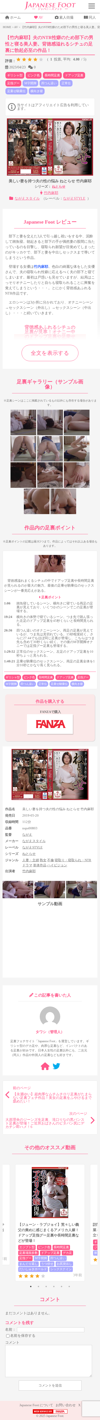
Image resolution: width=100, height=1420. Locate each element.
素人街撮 (66, 17)
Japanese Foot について (36, 1405)
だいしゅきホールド (33, 1269)
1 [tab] (30, 1286)
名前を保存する (22, 1335)
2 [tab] (38, 1286)
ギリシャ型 (15, 75)
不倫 (50, 860)
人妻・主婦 (30, 860)
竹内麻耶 (51, 193)
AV (40, 17)
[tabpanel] (50, 1222)
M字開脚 (30, 83)
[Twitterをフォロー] (56, 1066)
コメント (12, 1342)
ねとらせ (58, 186)
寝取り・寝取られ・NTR (73, 860)
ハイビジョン (57, 865)
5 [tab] (61, 1286)
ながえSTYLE (74, 198)
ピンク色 (33, 75)
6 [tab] (69, 1286)
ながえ (27, 834)
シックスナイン (61, 1269)
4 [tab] (53, 1286)
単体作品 (39, 865)
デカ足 (67, 1252)
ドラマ (27, 865)
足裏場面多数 (28, 1252)
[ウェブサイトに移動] (45, 1066)
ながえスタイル (27, 198)
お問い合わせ (66, 1405)
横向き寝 (37, 91)
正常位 (66, 83)
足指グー (13, 83)
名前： (10, 1329)
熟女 (43, 860)
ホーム (15, 17)
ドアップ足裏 (74, 75)
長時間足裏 (52, 75)
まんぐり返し (28, 1263)
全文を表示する (50, 353)
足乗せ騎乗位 (16, 91)
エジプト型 (27, 1247)
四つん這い (49, 83)
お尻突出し (64, 1263)
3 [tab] (46, 1286)
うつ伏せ (47, 1263)
